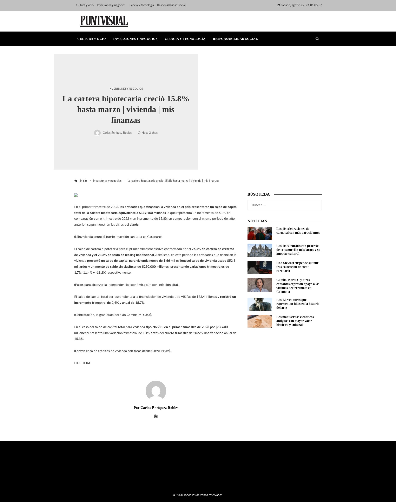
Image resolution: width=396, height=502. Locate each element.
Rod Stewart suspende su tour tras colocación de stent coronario (297, 266)
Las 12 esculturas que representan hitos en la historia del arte (297, 303)
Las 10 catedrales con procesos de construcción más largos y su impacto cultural (298, 249)
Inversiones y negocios (126, 89)
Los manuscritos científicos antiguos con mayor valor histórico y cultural (295, 320)
